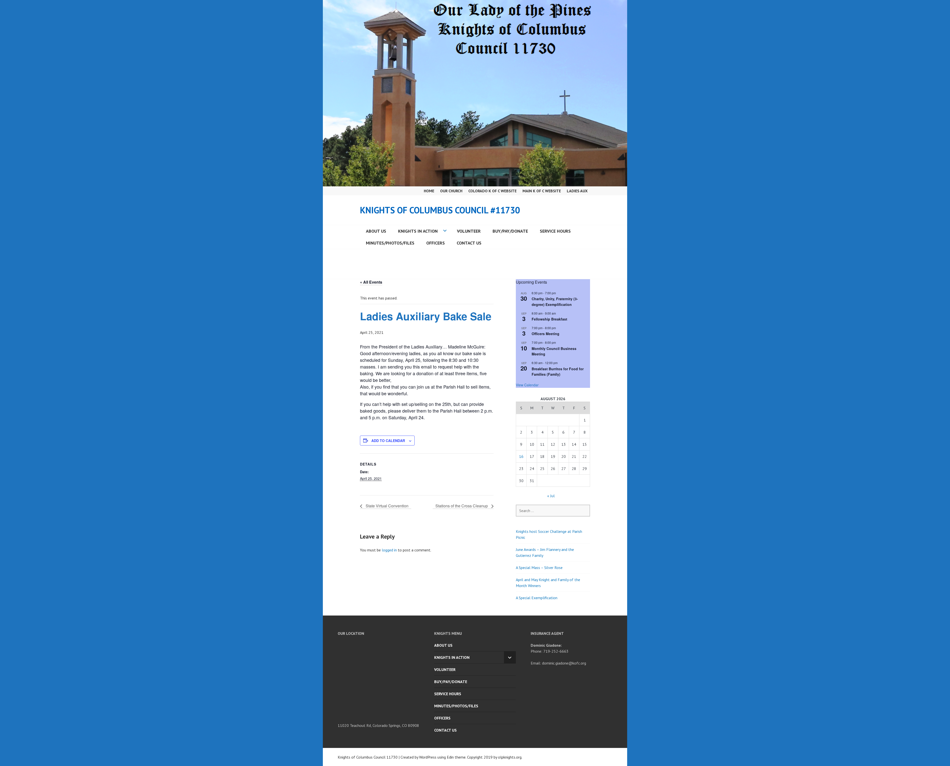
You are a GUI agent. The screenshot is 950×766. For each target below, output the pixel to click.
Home (429, 190)
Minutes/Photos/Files (390, 243)
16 (521, 456)
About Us (376, 231)
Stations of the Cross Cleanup (462, 506)
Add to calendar (388, 440)
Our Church (451, 190)
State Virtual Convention (386, 506)
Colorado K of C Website (492, 190)
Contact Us (469, 243)
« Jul (551, 495)
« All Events (371, 282)
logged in (389, 549)
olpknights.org (510, 757)
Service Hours (555, 231)
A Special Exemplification (536, 597)
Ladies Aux (577, 190)
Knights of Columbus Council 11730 (368, 757)
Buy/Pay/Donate (510, 231)
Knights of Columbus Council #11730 (440, 210)
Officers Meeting (545, 333)
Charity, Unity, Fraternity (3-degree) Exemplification (555, 301)
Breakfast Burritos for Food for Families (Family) (558, 371)
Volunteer (469, 231)
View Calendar (527, 384)
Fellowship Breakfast (549, 319)
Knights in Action (418, 231)
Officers (435, 243)
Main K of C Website (541, 190)
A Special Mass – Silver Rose (539, 567)
